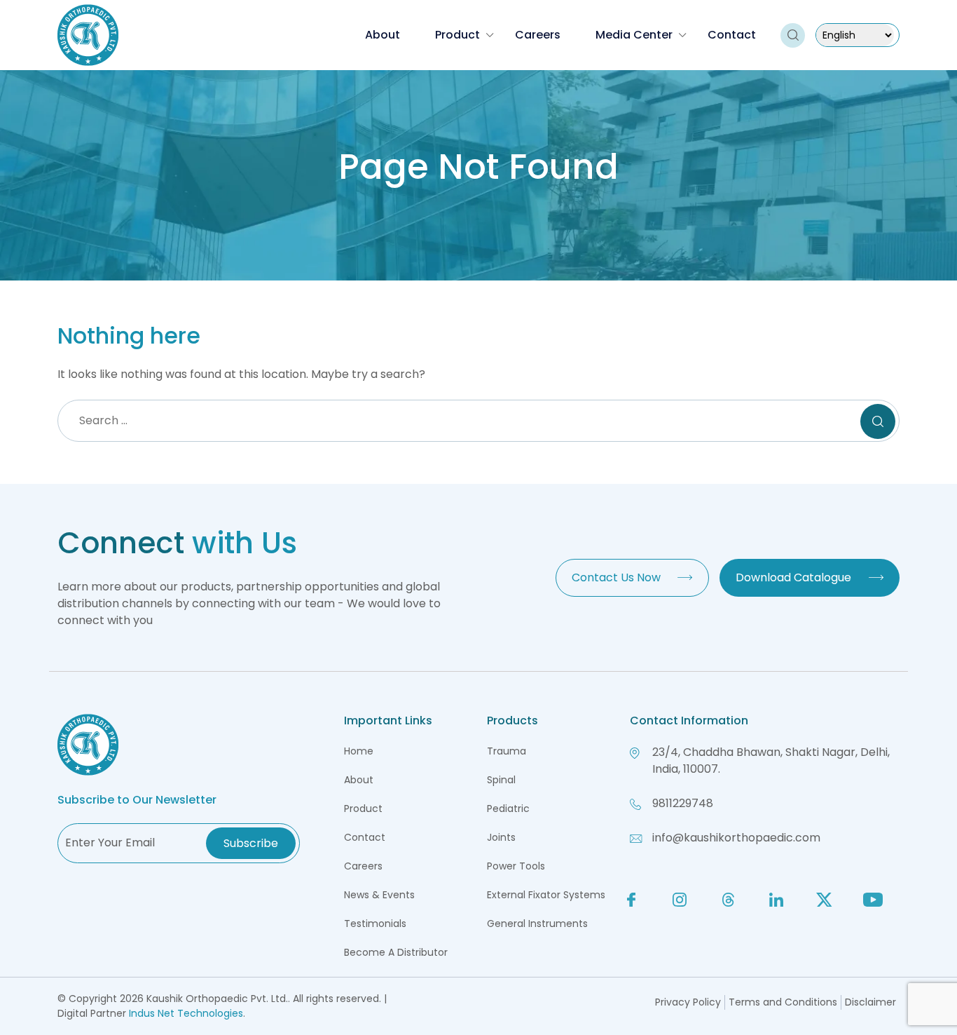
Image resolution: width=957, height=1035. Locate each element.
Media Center (634, 35)
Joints (501, 837)
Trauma (506, 751)
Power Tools (516, 866)
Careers (537, 35)
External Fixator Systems (546, 895)
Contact (732, 35)
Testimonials (375, 923)
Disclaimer (870, 1002)
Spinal (501, 780)
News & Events (379, 895)
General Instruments (537, 923)
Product (457, 35)
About (382, 35)
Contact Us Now (616, 577)
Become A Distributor (396, 952)
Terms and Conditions (783, 1002)
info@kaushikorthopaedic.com (736, 838)
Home (358, 751)
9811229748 (682, 803)
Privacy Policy (688, 1002)
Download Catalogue (793, 577)
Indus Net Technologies (186, 1013)
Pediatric (508, 808)
